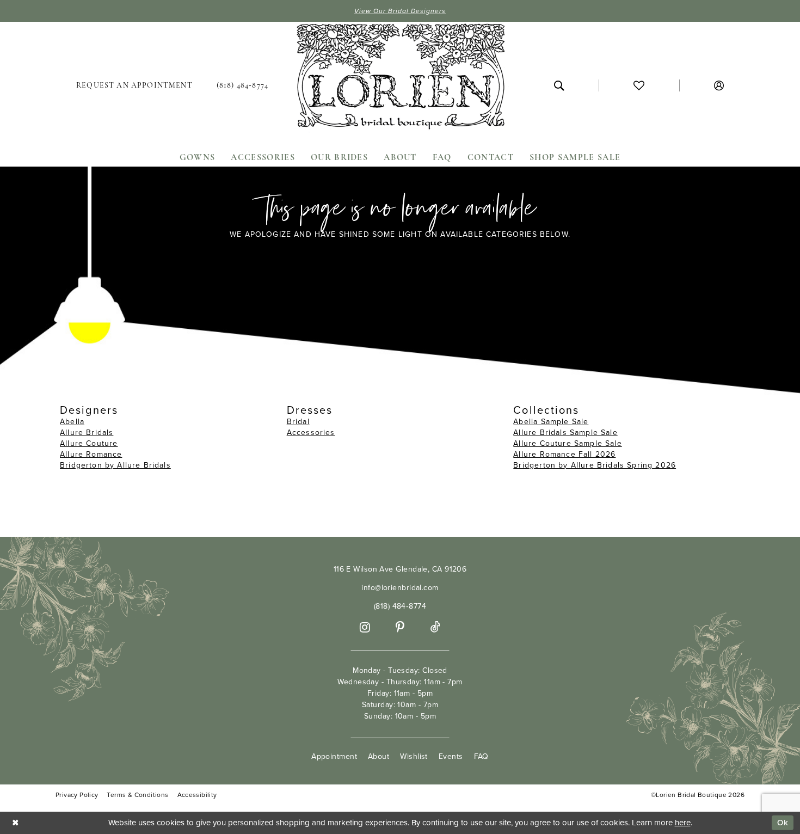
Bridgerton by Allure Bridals (115, 465)
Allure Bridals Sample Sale (565, 432)
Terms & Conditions (137, 795)
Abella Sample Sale (550, 421)
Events (451, 756)
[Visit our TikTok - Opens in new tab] (435, 627)
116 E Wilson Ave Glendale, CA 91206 (400, 569)
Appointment (334, 756)
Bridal (298, 421)
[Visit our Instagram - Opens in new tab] (365, 627)
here (683, 823)
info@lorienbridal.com (399, 587)
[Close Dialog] (16, 822)
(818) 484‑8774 (400, 606)
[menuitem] (134, 85)
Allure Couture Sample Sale (567, 443)
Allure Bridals (86, 432)
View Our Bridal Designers (400, 11)
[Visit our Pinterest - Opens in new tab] (400, 627)
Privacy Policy (77, 795)
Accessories (311, 432)
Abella (72, 421)
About (378, 756)
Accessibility (197, 795)
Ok (782, 823)
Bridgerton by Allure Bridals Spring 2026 (594, 465)
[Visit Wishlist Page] (639, 85)
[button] (719, 85)
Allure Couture (89, 443)
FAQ (481, 756)
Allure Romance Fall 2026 (564, 454)
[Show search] (559, 85)
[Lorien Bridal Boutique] (400, 79)
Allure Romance (91, 454)
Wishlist (414, 756)
